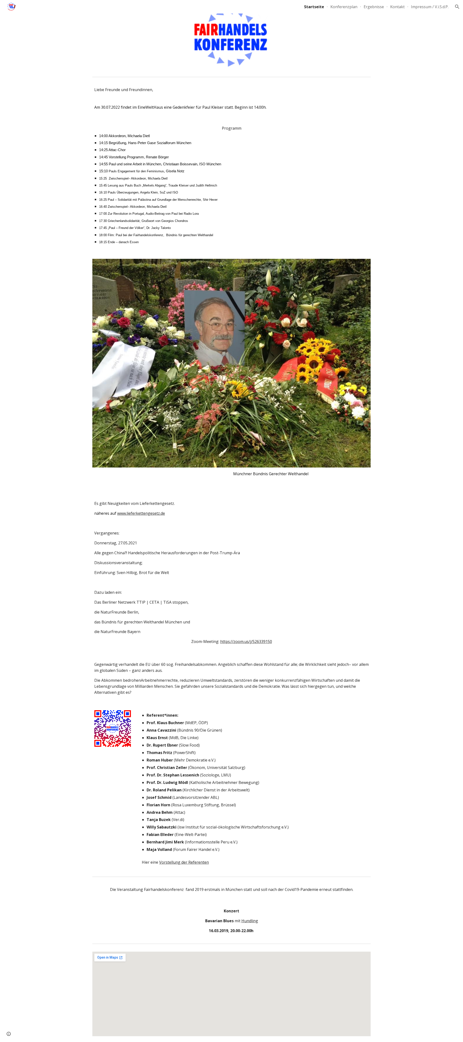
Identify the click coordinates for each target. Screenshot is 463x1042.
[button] (457, 7)
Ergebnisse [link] (374, 6)
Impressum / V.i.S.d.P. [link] (430, 6)
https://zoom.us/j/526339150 (246, 641)
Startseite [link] (314, 6)
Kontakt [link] (397, 6)
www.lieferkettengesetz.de (141, 513)
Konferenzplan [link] (343, 6)
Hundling (249, 920)
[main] (231, 98)
